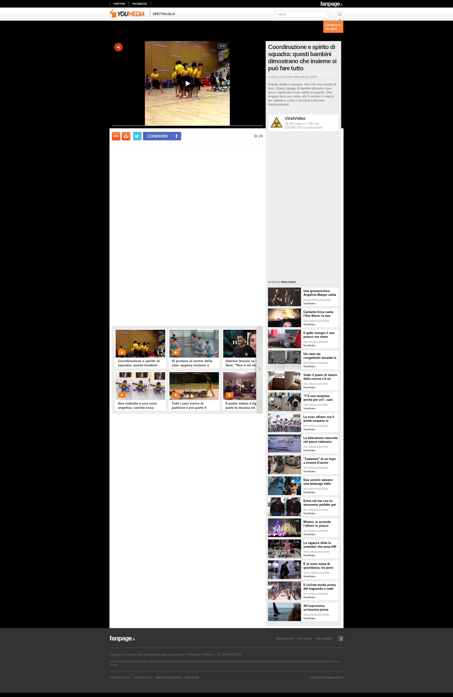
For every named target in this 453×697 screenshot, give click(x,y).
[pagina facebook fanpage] (340, 638)
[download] (126, 136)
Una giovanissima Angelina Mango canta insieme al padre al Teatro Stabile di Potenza (319, 293)
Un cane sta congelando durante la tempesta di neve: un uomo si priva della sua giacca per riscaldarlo (319, 356)
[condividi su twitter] (137, 136)
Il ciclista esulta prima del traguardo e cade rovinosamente (319, 587)
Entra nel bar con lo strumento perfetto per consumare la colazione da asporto (319, 503)
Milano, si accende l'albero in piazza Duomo (317, 524)
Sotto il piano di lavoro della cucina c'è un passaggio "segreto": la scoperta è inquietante (320, 377)
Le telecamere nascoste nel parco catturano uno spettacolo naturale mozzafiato (320, 440)
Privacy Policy (120, 677)
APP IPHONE (305, 638)
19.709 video (293, 123)
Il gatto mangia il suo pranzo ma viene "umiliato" (319, 335)
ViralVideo (295, 118)
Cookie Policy (142, 677)
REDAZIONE (192, 677)
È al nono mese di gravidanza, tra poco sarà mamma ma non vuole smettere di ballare (318, 566)
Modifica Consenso (169, 677)
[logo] (331, 4)
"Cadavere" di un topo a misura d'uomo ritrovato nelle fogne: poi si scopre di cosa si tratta (320, 461)
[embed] (116, 136)
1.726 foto (312, 123)
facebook (139, 3)
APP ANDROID (324, 638)
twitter (119, 3)
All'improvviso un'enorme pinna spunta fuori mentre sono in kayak (317, 608)
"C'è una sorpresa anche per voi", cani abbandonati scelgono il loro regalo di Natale (319, 398)
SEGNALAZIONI (285, 638)
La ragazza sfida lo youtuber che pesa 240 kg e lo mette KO (319, 545)
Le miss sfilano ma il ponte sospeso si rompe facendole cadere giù (318, 419)
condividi (157, 136)
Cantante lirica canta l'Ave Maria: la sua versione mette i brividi (320, 314)
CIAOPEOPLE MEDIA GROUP (326, 677)
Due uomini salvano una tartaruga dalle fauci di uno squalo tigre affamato (318, 482)
